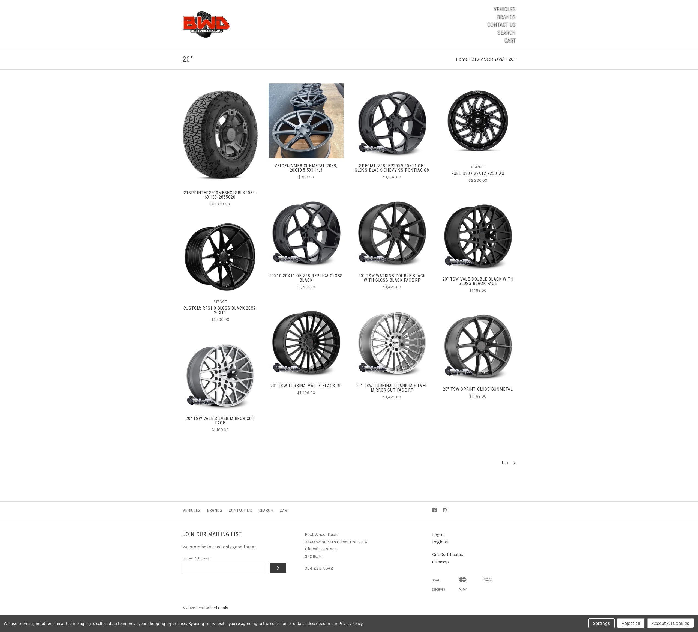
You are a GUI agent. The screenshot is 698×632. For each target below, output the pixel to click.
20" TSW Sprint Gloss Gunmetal (478, 389)
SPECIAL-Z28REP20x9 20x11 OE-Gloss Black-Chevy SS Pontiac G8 (392, 168)
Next (506, 462)
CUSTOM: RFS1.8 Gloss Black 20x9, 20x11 (220, 310)
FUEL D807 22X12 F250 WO (477, 173)
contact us (501, 24)
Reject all (631, 623)
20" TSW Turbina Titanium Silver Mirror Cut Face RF (392, 388)
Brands (506, 17)
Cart (509, 40)
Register (440, 541)
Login (437, 534)
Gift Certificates (447, 554)
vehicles (191, 510)
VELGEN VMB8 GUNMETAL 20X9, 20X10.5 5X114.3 (306, 168)
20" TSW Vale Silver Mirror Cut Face (220, 420)
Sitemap (440, 561)
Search (506, 32)
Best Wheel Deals (212, 608)
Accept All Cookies (670, 623)
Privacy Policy (350, 623)
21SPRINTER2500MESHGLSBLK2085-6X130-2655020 (220, 195)
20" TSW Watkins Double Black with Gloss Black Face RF (392, 278)
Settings (601, 623)
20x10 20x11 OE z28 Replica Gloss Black (306, 278)
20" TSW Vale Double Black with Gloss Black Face (478, 281)
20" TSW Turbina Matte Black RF (306, 385)
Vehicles (504, 9)
